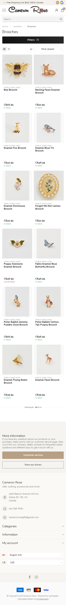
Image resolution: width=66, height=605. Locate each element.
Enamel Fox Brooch (15, 148)
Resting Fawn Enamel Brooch (47, 91)
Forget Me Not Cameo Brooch (47, 207)
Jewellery (17, 26)
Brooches (31, 26)
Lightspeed (53, 596)
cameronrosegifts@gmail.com (24, 517)
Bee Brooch (10, 89)
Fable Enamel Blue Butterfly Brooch (46, 265)
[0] (62, 10)
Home (5, 26)
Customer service (33, 455)
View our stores (33, 464)
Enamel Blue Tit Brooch (44, 149)
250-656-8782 (16, 508)
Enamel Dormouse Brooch (14, 207)
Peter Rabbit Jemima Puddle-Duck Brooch (16, 323)
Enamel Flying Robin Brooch (15, 381)
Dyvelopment (43, 599)
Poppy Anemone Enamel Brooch (13, 265)
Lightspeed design (25, 599)
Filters (31, 40)
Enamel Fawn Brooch (47, 380)
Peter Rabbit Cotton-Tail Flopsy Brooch (47, 323)
